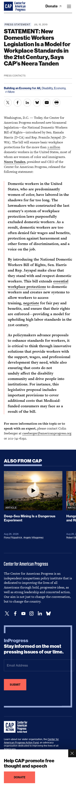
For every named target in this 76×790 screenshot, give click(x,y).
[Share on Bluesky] (37, 103)
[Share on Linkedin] (27, 103)
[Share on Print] (56, 103)
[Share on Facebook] (17, 103)
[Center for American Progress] (9, 6)
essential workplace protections (38, 284)
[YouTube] (23, 614)
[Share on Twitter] (8, 103)
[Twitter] (7, 614)
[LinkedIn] (40, 614)
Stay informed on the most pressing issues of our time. (34, 646)
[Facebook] (15, 614)
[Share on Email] (47, 103)
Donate (51, 6)
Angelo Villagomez (33, 537)
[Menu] (69, 6)
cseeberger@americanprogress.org (46, 433)
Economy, (60, 88)
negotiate (31, 303)
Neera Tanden (14, 161)
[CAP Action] (17, 727)
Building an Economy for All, (23, 88)
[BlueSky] (48, 614)
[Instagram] (31, 614)
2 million (53, 147)
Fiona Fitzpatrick (13, 537)
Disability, (48, 88)
